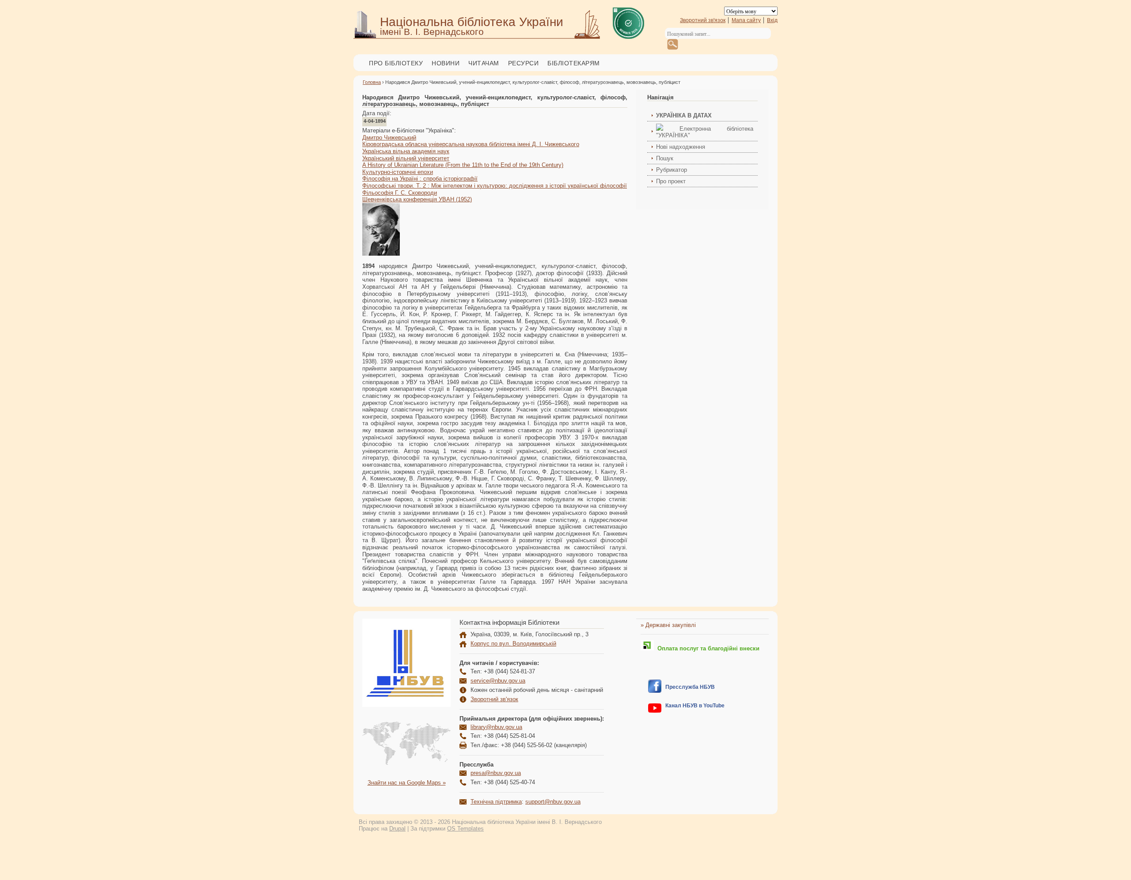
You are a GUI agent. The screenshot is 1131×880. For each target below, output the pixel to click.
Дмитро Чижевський (389, 137)
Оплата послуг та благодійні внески (706, 648)
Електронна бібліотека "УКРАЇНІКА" (704, 132)
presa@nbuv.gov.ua (496, 773)
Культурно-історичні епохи (397, 172)
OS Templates (465, 828)
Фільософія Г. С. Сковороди (399, 192)
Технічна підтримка (496, 801)
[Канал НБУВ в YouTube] (654, 710)
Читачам (483, 63)
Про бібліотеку (396, 63)
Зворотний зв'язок (702, 20)
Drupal (397, 828)
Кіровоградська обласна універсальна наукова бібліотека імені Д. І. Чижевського (470, 144)
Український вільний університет (405, 158)
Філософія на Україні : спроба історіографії (420, 178)
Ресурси (523, 63)
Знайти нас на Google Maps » (407, 782)
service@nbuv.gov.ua (498, 680)
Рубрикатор (671, 169)
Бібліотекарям (573, 63)
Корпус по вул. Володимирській (513, 643)
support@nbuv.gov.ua (553, 801)
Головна (372, 82)
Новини (445, 63)
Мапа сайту (746, 20)
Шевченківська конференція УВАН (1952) (417, 199)
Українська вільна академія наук (405, 151)
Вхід (772, 20)
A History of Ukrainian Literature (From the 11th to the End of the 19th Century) (462, 165)
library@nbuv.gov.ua (496, 727)
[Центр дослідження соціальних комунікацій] (654, 690)
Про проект (671, 181)
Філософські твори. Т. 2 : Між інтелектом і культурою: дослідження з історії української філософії (494, 185)
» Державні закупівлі (668, 625)
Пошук (664, 158)
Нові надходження (680, 147)
